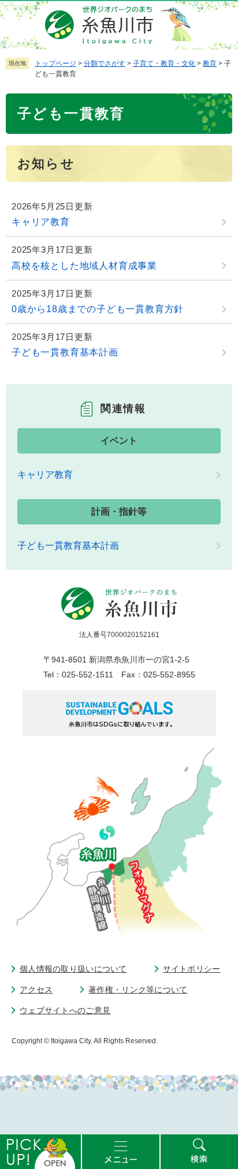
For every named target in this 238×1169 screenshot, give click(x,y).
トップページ (55, 63)
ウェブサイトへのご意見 (65, 1010)
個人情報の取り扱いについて (73, 968)
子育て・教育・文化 (164, 63)
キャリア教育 (41, 222)
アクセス (36, 989)
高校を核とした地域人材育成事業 (84, 266)
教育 (210, 63)
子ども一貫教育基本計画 (65, 352)
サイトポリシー (192, 968)
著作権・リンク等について (137, 989)
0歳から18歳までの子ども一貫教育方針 (98, 309)
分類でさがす (104, 63)
